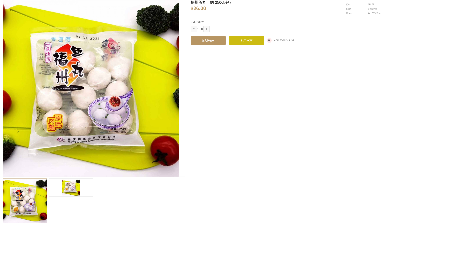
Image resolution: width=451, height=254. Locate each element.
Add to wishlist (283, 40)
